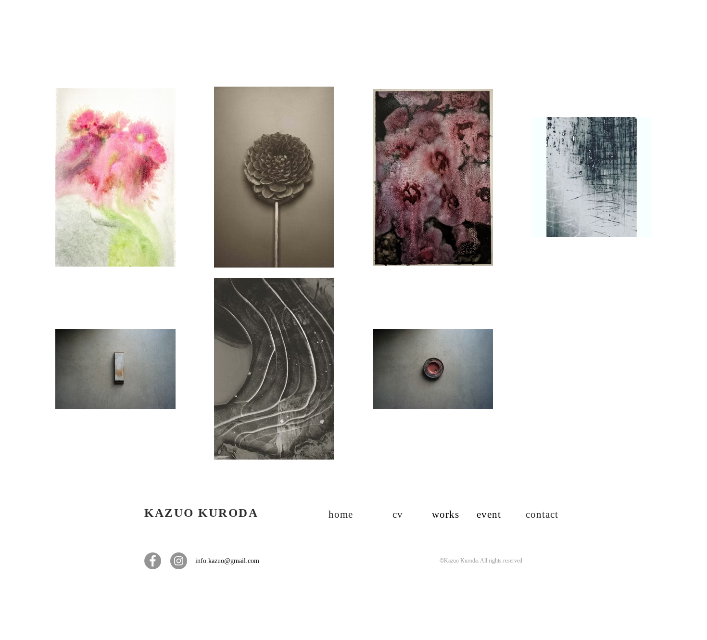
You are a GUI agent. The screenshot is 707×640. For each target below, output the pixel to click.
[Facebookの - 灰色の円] (152, 560)
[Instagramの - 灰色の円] (178, 560)
